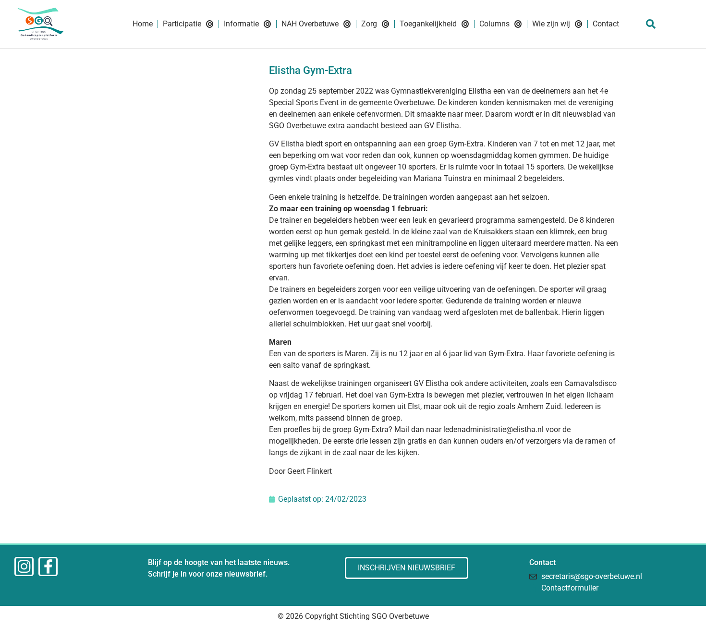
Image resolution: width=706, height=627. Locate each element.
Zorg (369, 23)
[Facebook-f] (48, 566)
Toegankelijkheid (428, 23)
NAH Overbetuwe (310, 23)
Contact (606, 23)
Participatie (182, 23)
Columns (494, 23)
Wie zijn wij (551, 23)
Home (143, 23)
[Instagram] (24, 566)
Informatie (241, 23)
